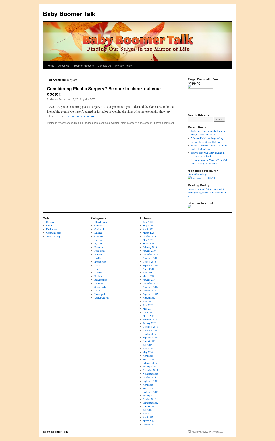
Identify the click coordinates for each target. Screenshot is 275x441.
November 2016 (150, 330)
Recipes (98, 276)
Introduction (100, 261)
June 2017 (148, 305)
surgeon (147, 122)
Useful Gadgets (101, 297)
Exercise (98, 239)
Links (97, 265)
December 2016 (150, 326)
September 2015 (150, 381)
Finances (98, 247)
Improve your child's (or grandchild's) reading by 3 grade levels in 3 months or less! (207, 192)
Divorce (98, 232)
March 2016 (148, 359)
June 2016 (148, 348)
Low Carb (99, 268)
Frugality (98, 254)
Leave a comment (164, 122)
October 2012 (149, 399)
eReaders (98, 236)
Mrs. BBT (90, 99)
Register (50, 221)
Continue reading (81, 116)
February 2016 (150, 362)
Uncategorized (101, 294)
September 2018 (150, 265)
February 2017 (150, 319)
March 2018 (148, 276)
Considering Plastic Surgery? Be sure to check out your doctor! (104, 91)
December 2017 (150, 283)
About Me (63, 65)
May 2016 (148, 352)
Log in (49, 225)
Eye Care (98, 243)
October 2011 (149, 424)
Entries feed (51, 229)
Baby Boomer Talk (69, 13)
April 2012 (148, 417)
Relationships (100, 279)
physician (114, 122)
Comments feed (53, 232)
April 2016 (148, 355)
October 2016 (149, 333)
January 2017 (149, 323)
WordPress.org (53, 236)
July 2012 (147, 409)
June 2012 (148, 413)
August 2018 (149, 268)
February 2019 (150, 247)
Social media (100, 286)
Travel (97, 290)
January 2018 (149, 279)
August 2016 (149, 341)
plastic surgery (128, 122)
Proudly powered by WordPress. (207, 431)
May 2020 (148, 225)
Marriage (98, 272)
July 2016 (147, 344)
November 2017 (150, 286)
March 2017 (148, 315)
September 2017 (150, 294)
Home (50, 65)
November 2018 (150, 257)
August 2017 (149, 297)
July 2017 (147, 301)
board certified (100, 122)
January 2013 (149, 395)
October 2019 (149, 236)
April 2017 (148, 312)
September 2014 (150, 391)
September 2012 (150, 402)
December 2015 (150, 370)
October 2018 (149, 261)
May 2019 (148, 239)
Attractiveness (65, 122)
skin (140, 122)
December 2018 (150, 254)
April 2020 (148, 229)
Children (98, 225)
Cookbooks (99, 229)
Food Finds (99, 250)
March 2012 (148, 420)
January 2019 (149, 250)
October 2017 (149, 290)
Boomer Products (83, 65)
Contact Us (104, 65)
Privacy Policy (123, 65)
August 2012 (149, 406)
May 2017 (148, 308)
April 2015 (148, 384)
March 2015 (148, 388)
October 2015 (149, 377)
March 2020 (148, 232)
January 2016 (149, 366)
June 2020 (148, 221)
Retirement (99, 283)
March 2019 (148, 243)
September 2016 (150, 337)
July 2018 (147, 272)
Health (78, 122)
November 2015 (150, 373)
